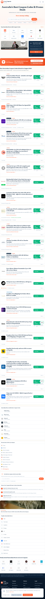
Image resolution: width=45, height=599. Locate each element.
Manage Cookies (6, 594)
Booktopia (20, 22)
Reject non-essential (16, 594)
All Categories (15, 585)
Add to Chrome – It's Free (37, 63)
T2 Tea (29, 22)
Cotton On (34, 22)
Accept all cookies (28, 594)
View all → (42, 26)
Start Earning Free (37, 60)
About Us (25, 583)
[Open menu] (43, 2)
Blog (24, 585)
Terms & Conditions (38, 583)
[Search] (40, 2)
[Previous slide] (3, 45)
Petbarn (25, 22)
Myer (15, 22)
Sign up (36, 51)
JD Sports (10, 22)
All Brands (14, 583)
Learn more (11, 591)
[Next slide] (26, 45)
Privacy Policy (37, 585)
